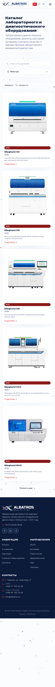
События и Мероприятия (13, 558)
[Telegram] (4, 530)
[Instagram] (10, 530)
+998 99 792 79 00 (14, 592)
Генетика (34, 567)
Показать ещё (25, 488)
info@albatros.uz (12, 597)
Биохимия (34, 549)
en (44, 4)
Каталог (5, 545)
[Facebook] (16, 530)
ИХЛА (32, 545)
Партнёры (6, 554)
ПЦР (32, 563)
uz (39, 4)
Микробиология (37, 558)
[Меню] (50, 4)
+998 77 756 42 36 (14, 586)
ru (35, 4)
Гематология (36, 554)
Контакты (6, 563)
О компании (7, 549)
